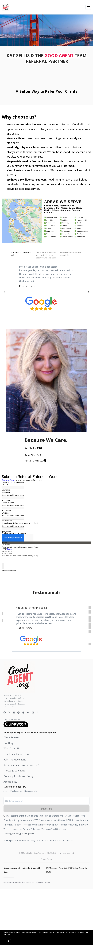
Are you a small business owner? (21, 765)
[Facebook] (5, 712)
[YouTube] (28, 712)
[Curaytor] (16, 726)
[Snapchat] (23, 712)
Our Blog (8, 743)
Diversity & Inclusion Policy (18, 776)
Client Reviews (12, 737)
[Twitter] (9, 712)
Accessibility (10, 781)
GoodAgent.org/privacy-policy (19, 833)
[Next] (88, 292)
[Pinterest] (18, 712)
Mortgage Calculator (15, 770)
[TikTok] (38, 712)
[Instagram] (33, 712)
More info (14, 934)
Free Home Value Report (17, 754)
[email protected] (35, 460)
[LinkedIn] (14, 712)
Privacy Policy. (46, 859)
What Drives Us (12, 748)
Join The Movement (15, 759)
